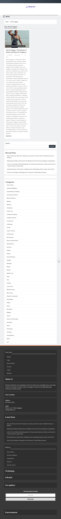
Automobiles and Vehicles (13, 191)
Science (9, 315)
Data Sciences (10, 237)
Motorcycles (10, 293)
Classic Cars (10, 211)
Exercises (9, 247)
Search (7, 143)
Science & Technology (12, 319)
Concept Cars (10, 221)
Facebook (19, 408)
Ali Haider (9, 55)
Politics (8, 302)
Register (9, 356)
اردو (8, 342)
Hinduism (9, 263)
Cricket (8, 227)
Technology (10, 328)
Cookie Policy (10, 458)
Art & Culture (10, 185)
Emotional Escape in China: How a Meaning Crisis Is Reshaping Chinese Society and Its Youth (30, 169)
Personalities (21, 46)
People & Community (11, 46)
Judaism (9, 283)
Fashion (9, 250)
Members (9, 373)
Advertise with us (11, 465)
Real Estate (9, 309)
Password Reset (11, 363)
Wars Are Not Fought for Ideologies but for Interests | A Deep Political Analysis (26, 172)
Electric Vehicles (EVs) (12, 240)
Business (9, 204)
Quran (8, 306)
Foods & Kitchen (11, 257)
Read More (8, 136)
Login (8, 360)
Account (9, 366)
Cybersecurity (10, 234)
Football (9, 260)
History (8, 266)
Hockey (9, 270)
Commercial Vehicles (12, 214)
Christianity (9, 208)
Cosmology (9, 224)
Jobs (8, 279)
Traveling (9, 332)
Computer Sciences (11, 217)
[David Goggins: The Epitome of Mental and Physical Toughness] (17, 39)
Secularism (9, 322)
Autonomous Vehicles (12, 194)
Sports (8, 325)
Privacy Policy (10, 452)
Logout (8, 370)
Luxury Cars (10, 286)
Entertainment (10, 243)
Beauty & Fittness (11, 198)
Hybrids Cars (10, 273)
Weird (8, 338)
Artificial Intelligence (12, 188)
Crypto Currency (11, 230)
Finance (9, 253)
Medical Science (11, 289)
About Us (9, 461)
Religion (9, 312)
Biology (9, 201)
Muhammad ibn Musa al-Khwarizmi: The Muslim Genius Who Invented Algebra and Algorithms (31, 161)
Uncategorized (10, 335)
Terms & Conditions (12, 455)
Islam (8, 276)
